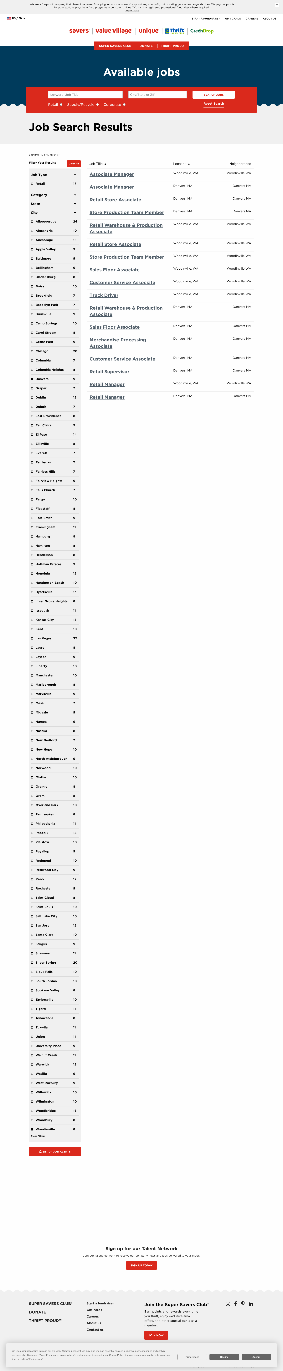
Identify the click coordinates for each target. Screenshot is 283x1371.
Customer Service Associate (122, 282)
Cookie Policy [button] (116, 1355)
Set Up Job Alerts (56, 1151)
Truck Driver (104, 295)
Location (180, 163)
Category (39, 195)
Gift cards (233, 18)
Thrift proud (172, 46)
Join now (156, 1335)
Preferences (192, 1357)
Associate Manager (112, 174)
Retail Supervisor (109, 371)
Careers (252, 18)
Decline (224, 1357)
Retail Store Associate (115, 199)
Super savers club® (50, 1303)
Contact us (95, 1329)
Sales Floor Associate (115, 270)
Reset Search (213, 103)
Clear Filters (38, 1136)
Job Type (39, 175)
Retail (53, 104)
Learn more (132, 10)
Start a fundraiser (206, 18)
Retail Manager (107, 384)
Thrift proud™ (45, 1320)
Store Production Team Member (127, 212)
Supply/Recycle (80, 104)
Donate (146, 46)
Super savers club (115, 46)
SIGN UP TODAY (141, 1265)
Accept (256, 1357)
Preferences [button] (35, 1359)
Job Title (97, 163)
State (35, 204)
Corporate (112, 104)
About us (269, 18)
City (34, 213)
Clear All (74, 163)
